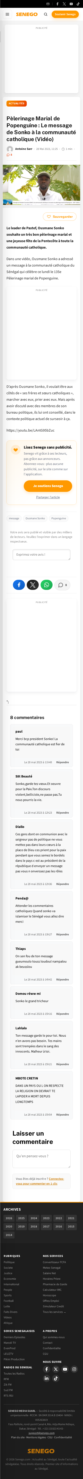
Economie (10, 1279)
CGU (45, 1354)
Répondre (62, 762)
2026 (9, 1218)
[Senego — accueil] (27, 14)
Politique (9, 1262)
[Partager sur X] (33, 585)
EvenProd (9, 1348)
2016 (59, 1226)
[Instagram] (74, 1369)
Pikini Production (14, 1359)
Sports (8, 1295)
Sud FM (8, 1390)
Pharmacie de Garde (55, 1284)
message (14, 518)
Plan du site (18, 1437)
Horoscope (49, 1295)
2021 (71, 1218)
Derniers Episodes (14, 1337)
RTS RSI (8, 1396)
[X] (55, 1369)
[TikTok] (78, 3)
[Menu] (7, 14)
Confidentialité (63, 1437)
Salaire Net (49, 1273)
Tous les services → (54, 1312)
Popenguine (58, 518)
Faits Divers (10, 1312)
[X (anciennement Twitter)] (64, 3)
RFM (6, 1379)
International (11, 1284)
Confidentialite (52, 1348)
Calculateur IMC (52, 1290)
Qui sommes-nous (54, 1337)
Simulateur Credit (53, 1306)
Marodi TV (10, 1343)
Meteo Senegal (51, 1268)
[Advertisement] (41, 60)
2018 (34, 1226)
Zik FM (8, 1385)
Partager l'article (48, 497)
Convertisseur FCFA (54, 1262)
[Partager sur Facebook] (19, 585)
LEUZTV (8, 1354)
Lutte (7, 1306)
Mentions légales (36, 1437)
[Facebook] (57, 3)
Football (9, 1301)
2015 (71, 1226)
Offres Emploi (51, 1301)
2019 (21, 1226)
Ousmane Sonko (35, 518)
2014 (9, 1235)
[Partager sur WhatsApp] (47, 585)
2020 (9, 1226)
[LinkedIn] (46, 1378)
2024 (34, 1218)
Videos (8, 1317)
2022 (59, 1218)
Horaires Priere (51, 1279)
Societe (8, 1268)
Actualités (16, 103)
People (8, 1290)
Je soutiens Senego (48, 486)
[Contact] (48, 4)
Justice (8, 1273)
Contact (47, 1343)
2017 (46, 1226)
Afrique (8, 1323)
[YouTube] (71, 3)
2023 (46, 1218)
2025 (21, 1218)
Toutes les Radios (14, 1374)
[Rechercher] (45, 14)
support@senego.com (42, 1433)
